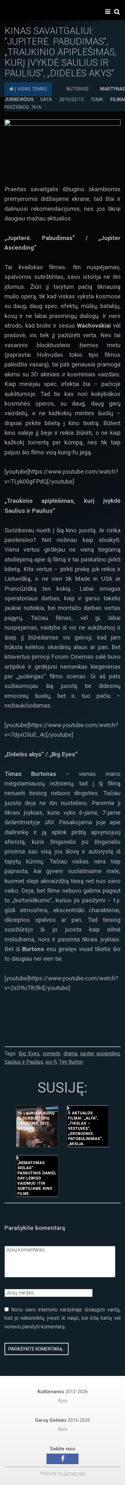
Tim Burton (71, 1062)
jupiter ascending (100, 1054)
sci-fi (51, 1062)
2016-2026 (62, 1420)
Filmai (117, 100)
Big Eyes (29, 1054)
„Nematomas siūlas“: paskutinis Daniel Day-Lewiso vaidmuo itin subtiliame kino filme (36, 1178)
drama (70, 1054)
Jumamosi (74, 1473)
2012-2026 (63, 1392)
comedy (51, 1054)
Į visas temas (30, 89)
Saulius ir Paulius (23, 1062)
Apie (62, 1400)
